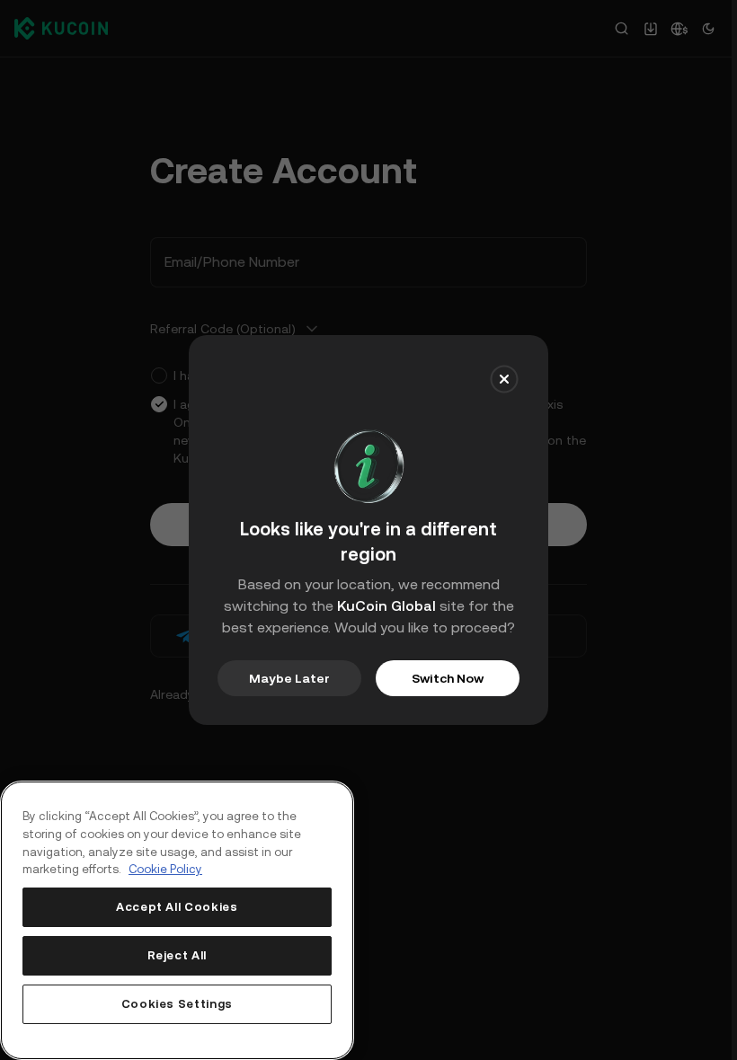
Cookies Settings (177, 1004)
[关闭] (504, 379)
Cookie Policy (165, 869)
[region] (177, 920)
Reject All (177, 955)
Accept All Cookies (177, 907)
